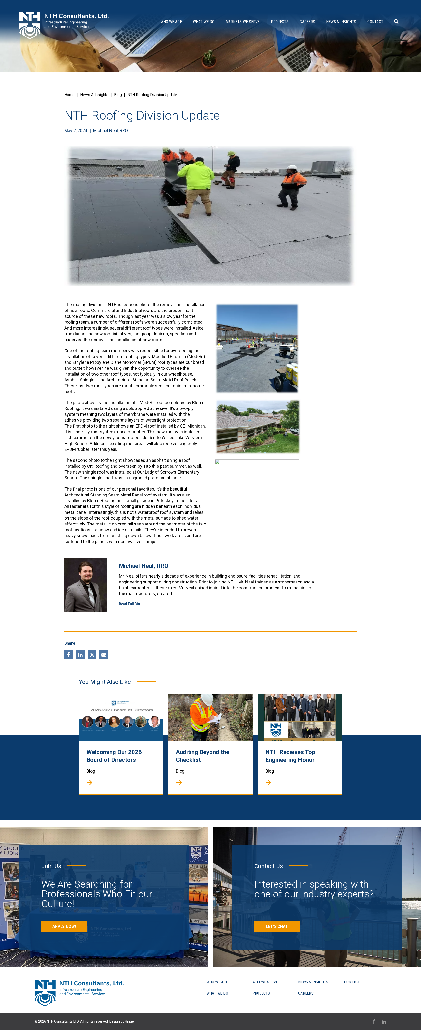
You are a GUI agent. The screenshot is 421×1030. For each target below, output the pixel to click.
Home (69, 94)
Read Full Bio (129, 604)
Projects (280, 21)
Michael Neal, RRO (110, 130)
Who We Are (171, 21)
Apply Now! (64, 926)
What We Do (203, 21)
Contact (375, 21)
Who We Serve (265, 982)
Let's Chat (277, 926)
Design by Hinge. (121, 1021)
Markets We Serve (243, 21)
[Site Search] (395, 21)
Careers (307, 21)
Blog (118, 94)
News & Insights (341, 21)
